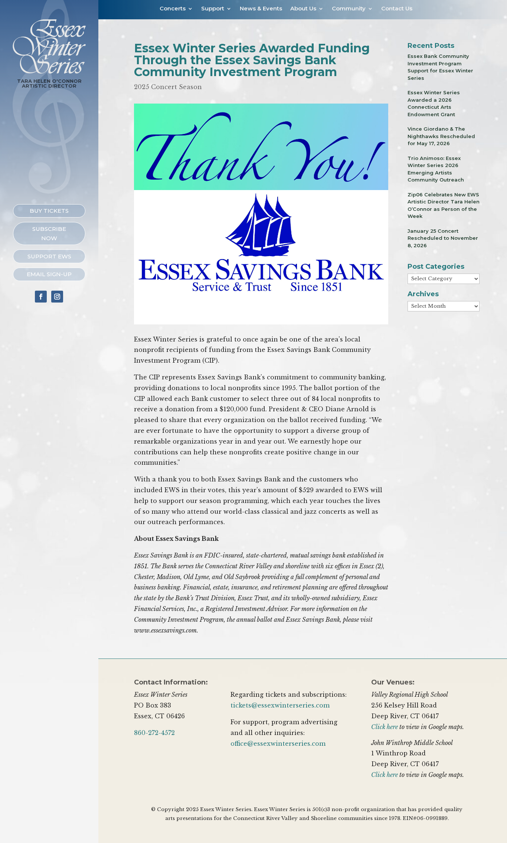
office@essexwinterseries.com (278, 743)
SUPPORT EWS (49, 256)
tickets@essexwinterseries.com (280, 705)
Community (349, 9)
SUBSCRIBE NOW (49, 233)
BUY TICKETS (49, 210)
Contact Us (396, 9)
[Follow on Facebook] (41, 297)
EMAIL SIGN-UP (49, 274)
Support (212, 9)
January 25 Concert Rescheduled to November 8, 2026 (443, 238)
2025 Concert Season (168, 87)
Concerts (173, 9)
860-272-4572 (154, 732)
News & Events (261, 9)
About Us (303, 9)
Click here (384, 727)
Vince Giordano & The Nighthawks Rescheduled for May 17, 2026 (441, 136)
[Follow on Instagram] (57, 297)
